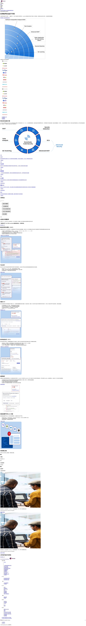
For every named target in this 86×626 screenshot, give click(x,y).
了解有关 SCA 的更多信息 (4, 346)
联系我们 (3, 118)
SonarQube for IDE (7, 578)
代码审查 (5, 571)
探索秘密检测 (2, 384)
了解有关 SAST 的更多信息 (4, 235)
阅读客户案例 (2, 552)
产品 (1, 2)
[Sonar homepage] (3, 1)
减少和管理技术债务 (7, 568)
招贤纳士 (5, 588)
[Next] (0, 201)
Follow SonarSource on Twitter (6, 617)
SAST (5, 562)
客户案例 (5, 602)
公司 (1, 7)
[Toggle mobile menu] (43, 9)
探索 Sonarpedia (6, 609)
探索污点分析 (2, 272)
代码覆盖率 (6, 570)
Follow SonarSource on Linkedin (7, 618)
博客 (4, 610)
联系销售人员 (2, 17)
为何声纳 (2, 3)
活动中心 (5, 601)
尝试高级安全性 (7, 17)
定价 (1, 4)
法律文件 (3, 622)
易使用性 (5, 592)
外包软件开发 (6, 567)
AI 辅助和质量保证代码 (7, 565)
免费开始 (1, 8)
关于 (4, 587)
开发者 (1, 5)
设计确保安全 (6, 569)
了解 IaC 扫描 (2, 421)
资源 (1, 6)
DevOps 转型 (6, 566)
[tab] (5, 203)
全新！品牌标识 (6, 593)
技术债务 (5, 615)
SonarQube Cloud (6, 579)
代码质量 (5, 614)
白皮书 (5, 603)
